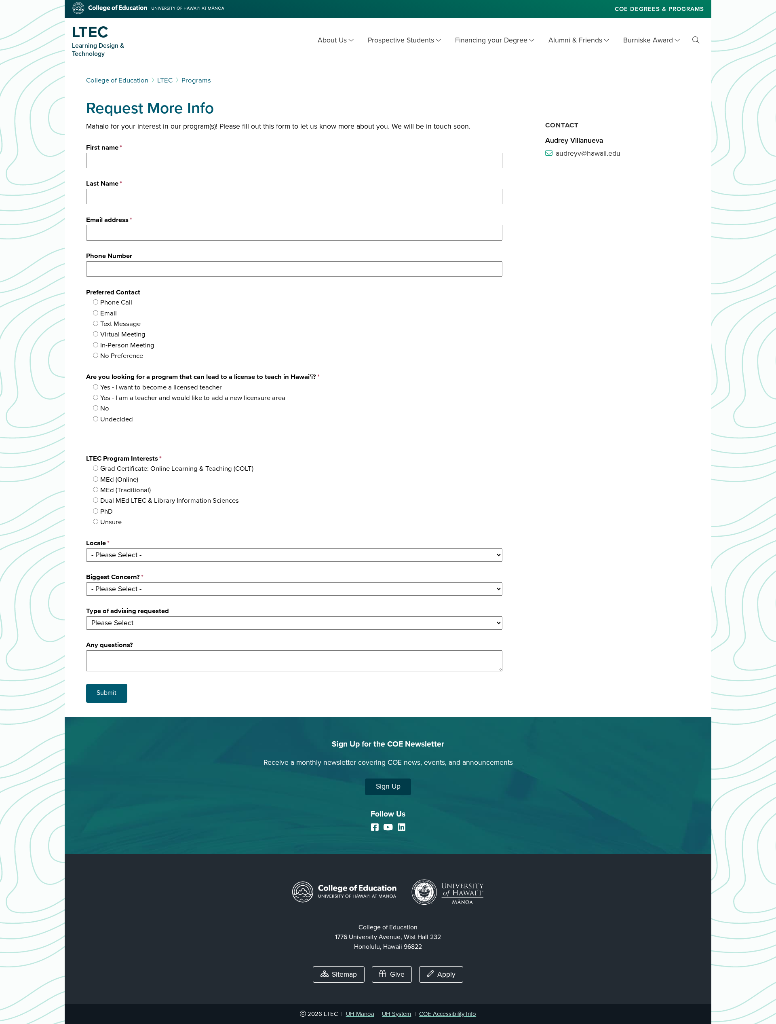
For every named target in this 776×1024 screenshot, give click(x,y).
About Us (332, 40)
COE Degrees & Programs (659, 9)
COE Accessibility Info (447, 1014)
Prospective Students (401, 40)
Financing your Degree (491, 40)
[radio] (297, 302)
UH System (396, 1014)
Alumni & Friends (575, 40)
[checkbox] (297, 329)
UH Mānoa (360, 1014)
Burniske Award (648, 40)
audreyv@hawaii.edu (588, 153)
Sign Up (388, 786)
